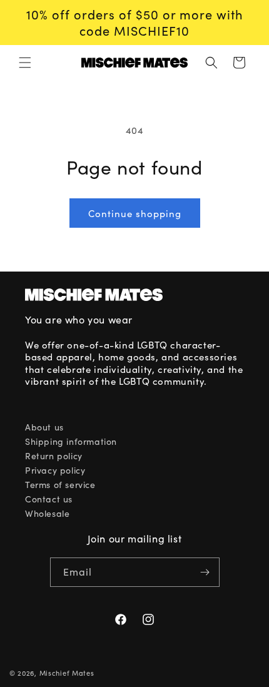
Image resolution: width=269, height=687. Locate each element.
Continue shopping (134, 213)
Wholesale (47, 513)
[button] (25, 62)
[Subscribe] (205, 572)
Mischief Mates (66, 673)
